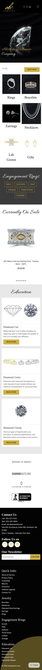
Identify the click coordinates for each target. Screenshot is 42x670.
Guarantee (6, 581)
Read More (11, 342)
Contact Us (6, 592)
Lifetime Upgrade (8, 589)
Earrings (5, 611)
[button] (37, 6)
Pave (32, 184)
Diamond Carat (8, 654)
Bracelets (5, 602)
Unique (4, 636)
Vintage (12, 190)
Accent (4, 624)
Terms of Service (8, 575)
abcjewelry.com (14, 666)
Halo (8, 184)
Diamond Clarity (8, 651)
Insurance (5, 587)
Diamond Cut (7, 648)
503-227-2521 (11, 518)
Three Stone (27, 190)
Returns (5, 584)
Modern (20, 195)
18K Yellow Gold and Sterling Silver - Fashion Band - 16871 (21, 262)
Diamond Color (8, 657)
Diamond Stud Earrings (11, 608)
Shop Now (32, 69)
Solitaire (20, 184)
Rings (4, 614)
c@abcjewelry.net (16, 524)
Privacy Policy (7, 578)
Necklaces (6, 605)
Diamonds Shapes (9, 660)
